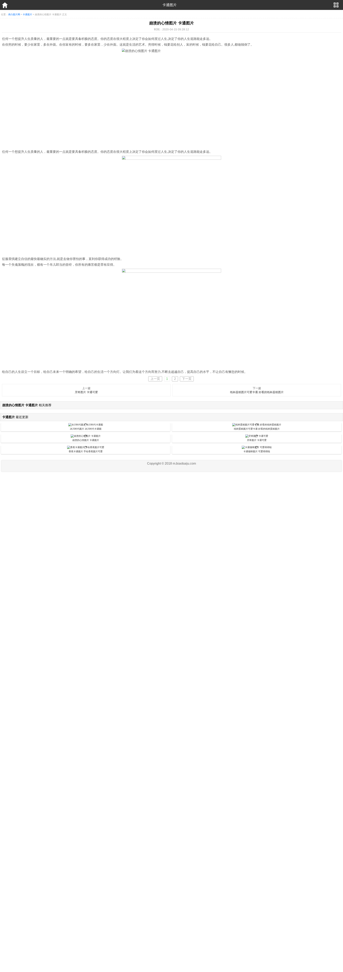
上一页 (155, 378)
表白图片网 (14, 14)
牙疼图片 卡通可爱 (86, 392)
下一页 (187, 378)
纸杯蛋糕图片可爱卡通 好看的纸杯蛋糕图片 (257, 392)
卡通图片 (27, 14)
